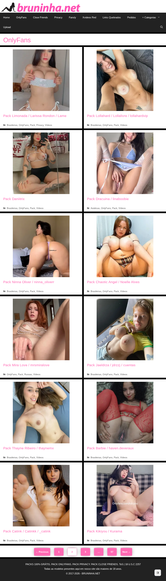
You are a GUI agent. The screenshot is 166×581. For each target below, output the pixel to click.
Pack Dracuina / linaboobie (108, 199)
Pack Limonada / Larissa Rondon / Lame (34, 116)
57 (113, 551)
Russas (28, 374)
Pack (32, 125)
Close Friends (40, 17)
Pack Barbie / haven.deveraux (110, 448)
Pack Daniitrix (14, 199)
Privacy (58, 17)
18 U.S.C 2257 (133, 564)
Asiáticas (95, 208)
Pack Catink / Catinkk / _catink (27, 531)
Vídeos (48, 125)
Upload (7, 27)
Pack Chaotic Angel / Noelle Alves (113, 282)
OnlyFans (21, 17)
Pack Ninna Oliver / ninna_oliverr (28, 282)
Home (6, 17)
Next (126, 552)
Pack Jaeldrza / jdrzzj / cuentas (111, 365)
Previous (42, 552)
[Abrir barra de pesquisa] (161, 27)
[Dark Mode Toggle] (157, 572)
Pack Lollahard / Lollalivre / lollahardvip (117, 116)
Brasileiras (12, 125)
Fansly (72, 17)
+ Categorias (149, 17)
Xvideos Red (89, 17)
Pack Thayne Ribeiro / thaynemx (28, 448)
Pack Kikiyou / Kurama (104, 531)
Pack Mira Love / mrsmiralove (26, 365)
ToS (121, 564)
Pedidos (131, 17)
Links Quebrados (112, 17)
